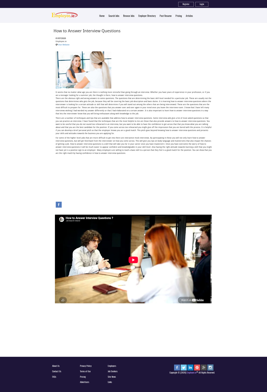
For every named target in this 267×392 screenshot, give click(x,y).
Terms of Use (85, 371)
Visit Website (64, 44)
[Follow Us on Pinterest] (197, 367)
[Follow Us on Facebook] (177, 367)
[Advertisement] (133, 180)
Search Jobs (113, 16)
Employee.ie (191, 373)
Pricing (178, 16)
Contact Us (56, 371)
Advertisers (84, 382)
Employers (112, 366)
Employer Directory (147, 16)
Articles (189, 16)
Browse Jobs (128, 16)
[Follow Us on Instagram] (210, 367)
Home (102, 16)
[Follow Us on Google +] (204, 367)
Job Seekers (113, 371)
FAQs (54, 377)
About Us (56, 366)
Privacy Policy (86, 366)
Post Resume (166, 16)
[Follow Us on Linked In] (190, 367)
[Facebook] (59, 204)
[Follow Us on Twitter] (184, 367)
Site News (112, 377)
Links (110, 382)
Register (186, 4)
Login (202, 4)
